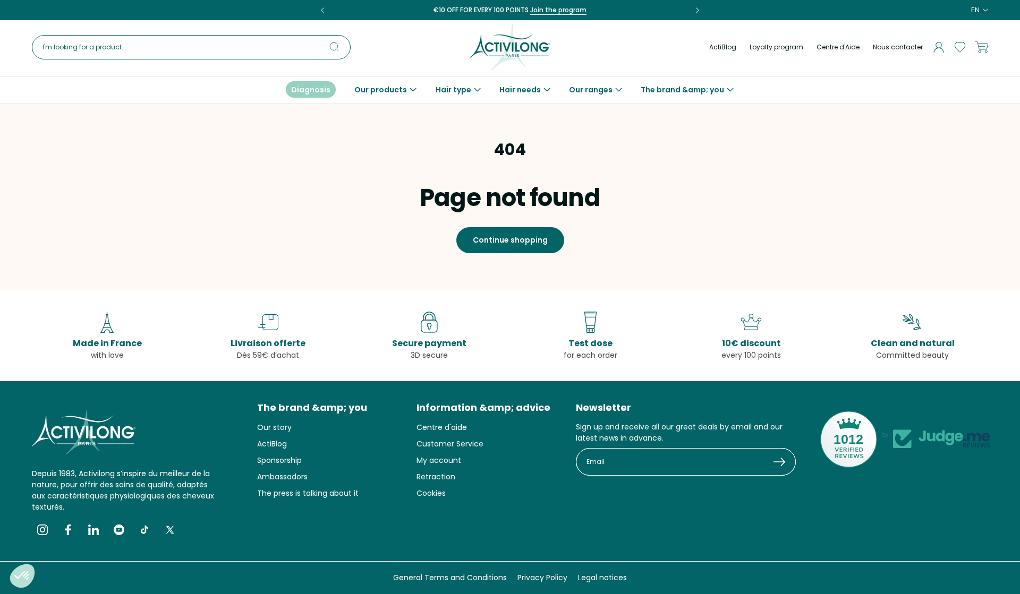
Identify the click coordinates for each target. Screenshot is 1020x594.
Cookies (431, 493)
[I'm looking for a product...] (339, 46)
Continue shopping (510, 240)
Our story (274, 427)
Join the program (558, 9)
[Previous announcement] (322, 10)
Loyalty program (776, 46)
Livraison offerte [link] (268, 343)
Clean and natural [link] (913, 343)
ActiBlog (722, 46)
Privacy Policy (542, 577)
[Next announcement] (697, 10)
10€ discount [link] (751, 343)
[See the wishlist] (960, 47)
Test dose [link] (590, 343)
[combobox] (191, 47)
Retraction (435, 476)
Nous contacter (898, 46)
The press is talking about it (308, 493)
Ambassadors (282, 476)
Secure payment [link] (429, 343)
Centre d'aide (441, 427)
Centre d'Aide (838, 46)
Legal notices (602, 577)
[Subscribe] (784, 462)
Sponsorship (279, 460)
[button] (385, 89)
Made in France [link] (107, 343)
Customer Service (449, 443)
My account (438, 460)
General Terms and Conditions (450, 577)
